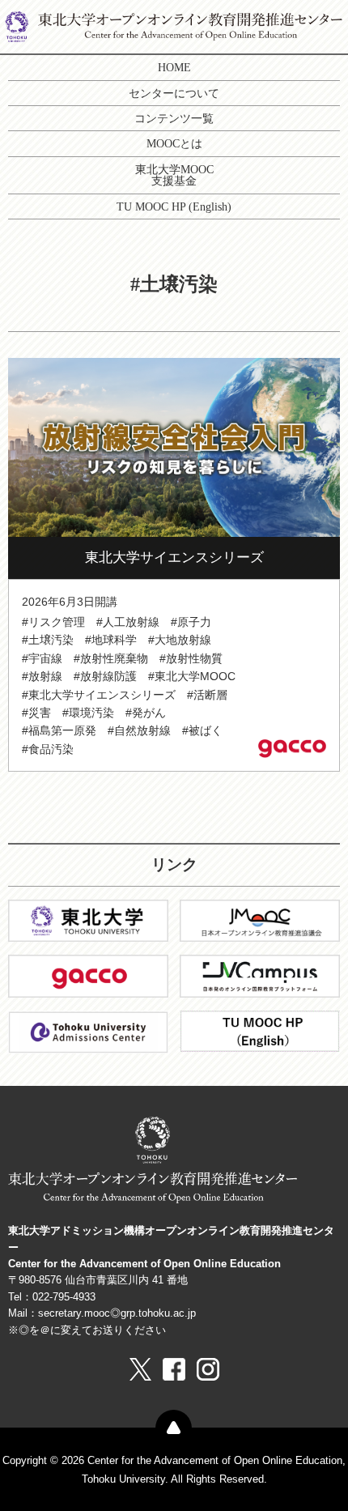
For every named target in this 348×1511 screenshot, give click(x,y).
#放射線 (42, 676)
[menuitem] (174, 67)
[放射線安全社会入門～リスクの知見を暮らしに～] (174, 446)
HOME (174, 67)
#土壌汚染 (48, 639)
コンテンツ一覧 (174, 118)
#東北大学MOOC (192, 676)
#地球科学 (111, 639)
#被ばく (202, 730)
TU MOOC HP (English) (174, 206)
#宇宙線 (42, 658)
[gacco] (88, 975)
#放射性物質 (191, 658)
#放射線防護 (105, 676)
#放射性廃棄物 (111, 658)
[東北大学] (88, 919)
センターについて (174, 93)
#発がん (145, 712)
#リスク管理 (53, 621)
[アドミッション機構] (88, 1031)
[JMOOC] (260, 919)
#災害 (36, 712)
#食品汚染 (48, 749)
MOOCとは (174, 143)
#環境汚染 (88, 712)
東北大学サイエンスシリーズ (174, 557)
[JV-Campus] (260, 975)
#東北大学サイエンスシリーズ (99, 694)
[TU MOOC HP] (260, 1030)
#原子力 (191, 621)
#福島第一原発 (59, 730)
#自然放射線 (139, 730)
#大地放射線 (179, 639)
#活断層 (207, 694)
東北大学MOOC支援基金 (174, 175)
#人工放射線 (127, 621)
